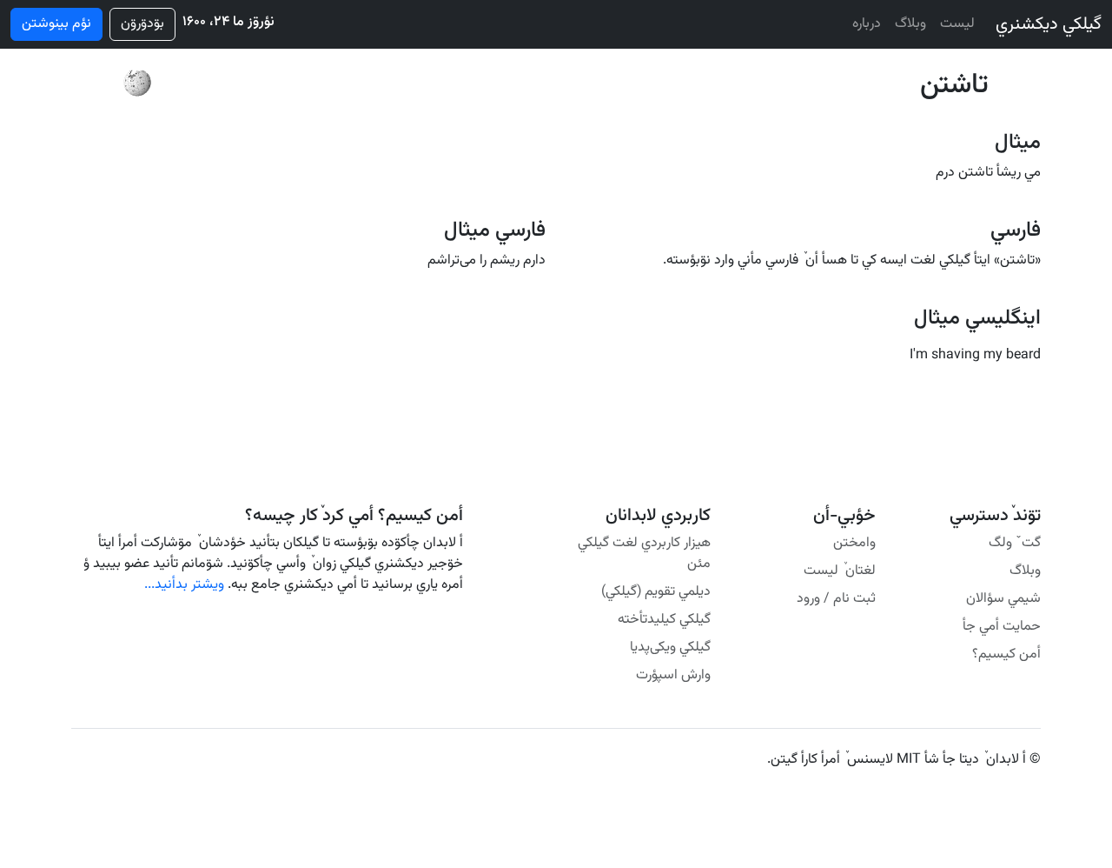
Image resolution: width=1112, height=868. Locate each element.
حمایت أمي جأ (1002, 627)
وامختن (854, 543)
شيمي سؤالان (1003, 599)
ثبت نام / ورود (836, 599)
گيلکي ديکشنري (1049, 24)
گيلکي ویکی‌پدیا (670, 648)
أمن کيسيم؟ (1006, 654)
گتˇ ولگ (1015, 543)
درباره (866, 24)
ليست (957, 24)
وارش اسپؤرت (673, 675)
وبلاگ (910, 24)
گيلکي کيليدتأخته (664, 620)
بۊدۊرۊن (142, 24)
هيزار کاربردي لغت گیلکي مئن (644, 553)
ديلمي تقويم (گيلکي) (656, 592)
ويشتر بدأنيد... (184, 585)
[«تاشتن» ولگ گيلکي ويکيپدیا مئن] (137, 84)
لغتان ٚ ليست (840, 571)
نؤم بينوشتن (56, 24)
